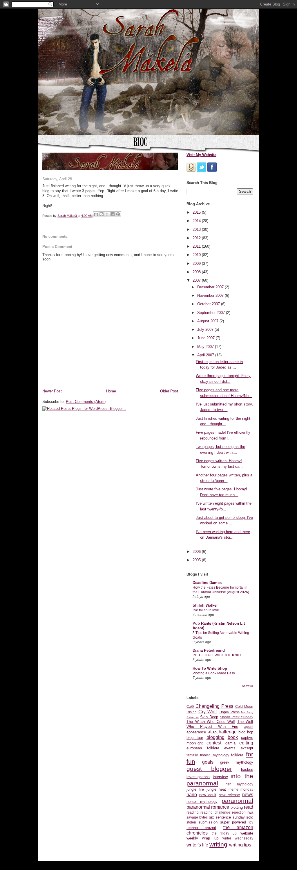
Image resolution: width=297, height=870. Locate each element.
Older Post (169, 391)
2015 (197, 212)
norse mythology (202, 801)
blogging (215, 737)
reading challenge (215, 812)
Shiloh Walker (205, 605)
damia (230, 743)
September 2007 (211, 312)
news (247, 794)
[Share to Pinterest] (118, 214)
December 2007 (211, 287)
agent (248, 726)
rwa (250, 812)
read (248, 807)
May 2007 (206, 346)
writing (218, 844)
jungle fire (195, 789)
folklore (237, 755)
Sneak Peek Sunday (236, 717)
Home (111, 391)
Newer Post (52, 391)
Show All (247, 685)
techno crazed (201, 828)
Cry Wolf (207, 711)
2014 (197, 221)
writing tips (240, 844)
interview (220, 777)
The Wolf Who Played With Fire (219, 724)
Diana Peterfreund (209, 650)
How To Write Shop (210, 668)
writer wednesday (237, 838)
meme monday (241, 789)
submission (208, 822)
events (230, 748)
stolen (191, 822)
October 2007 (209, 304)
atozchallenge (222, 731)
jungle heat (216, 789)
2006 (197, 551)
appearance (196, 732)
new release (229, 795)
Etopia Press (229, 712)
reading (192, 812)
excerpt (247, 748)
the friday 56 (224, 833)
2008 (197, 272)
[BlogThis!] (101, 214)
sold (249, 817)
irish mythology (239, 784)
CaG (190, 706)
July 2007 (206, 329)
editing (246, 742)
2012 (197, 238)
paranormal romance (207, 807)
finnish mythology (214, 755)
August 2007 (208, 321)
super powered (233, 822)
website (246, 833)
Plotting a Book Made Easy (214, 673)
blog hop (245, 732)
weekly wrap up (202, 838)
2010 (197, 255)
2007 (197, 280)
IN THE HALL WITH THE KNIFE (217, 655)
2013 (197, 229)
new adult (207, 795)
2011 (197, 246)
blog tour (194, 737)
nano (191, 794)
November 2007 (211, 295)
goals (207, 762)
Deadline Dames (207, 582)
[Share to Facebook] (112, 214)
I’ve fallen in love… (207, 610)
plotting (237, 807)
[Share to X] (107, 214)
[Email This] (96, 214)
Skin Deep (209, 717)
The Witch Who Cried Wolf (210, 721)
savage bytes (197, 817)
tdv (251, 822)
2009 (197, 263)
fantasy (192, 755)
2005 (197, 560)
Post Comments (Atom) (86, 401)
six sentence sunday (227, 817)
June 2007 (206, 338)
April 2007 (206, 355)
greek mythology (236, 762)
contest (214, 742)
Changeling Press (214, 706)
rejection (239, 812)
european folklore (202, 748)
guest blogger (209, 768)
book (233, 737)
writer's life (197, 844)
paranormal (237, 800)
